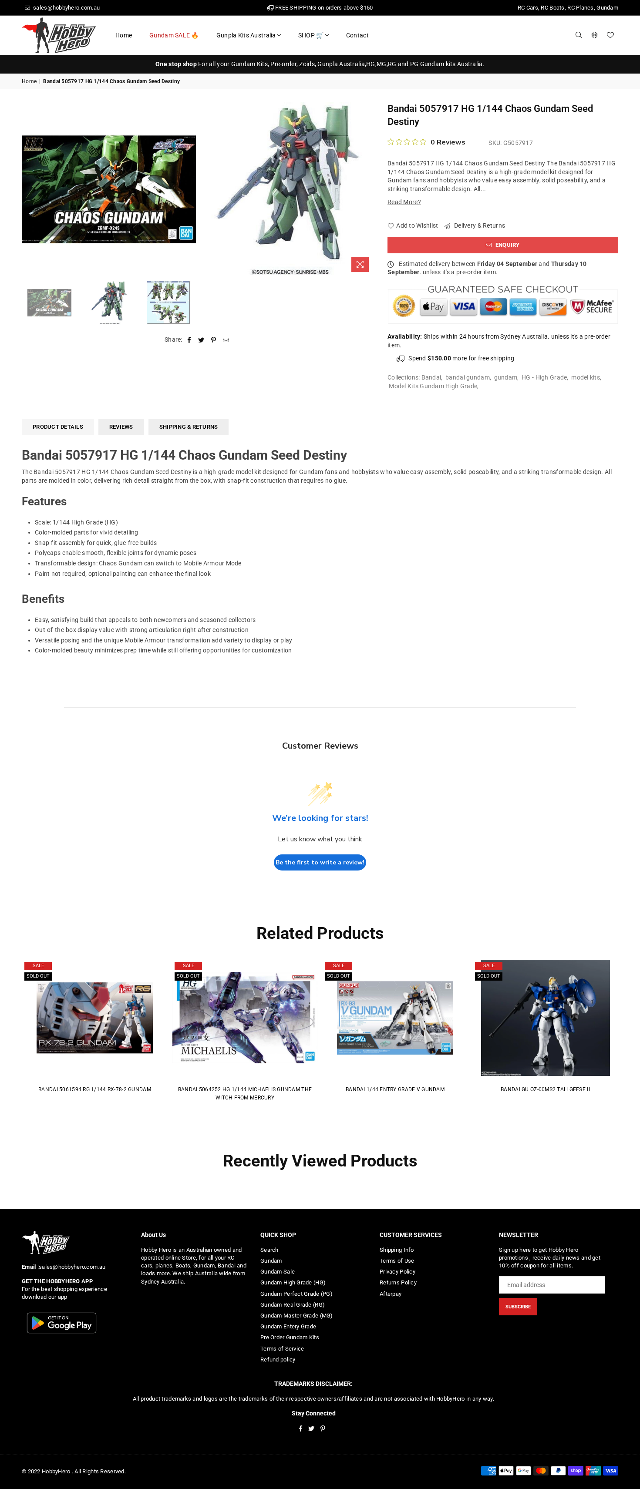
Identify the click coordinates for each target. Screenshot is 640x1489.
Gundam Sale (277, 1271)
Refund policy (278, 1359)
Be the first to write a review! (320, 862)
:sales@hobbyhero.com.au (70, 1267)
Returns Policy (398, 1282)
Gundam (271, 1260)
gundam (506, 377)
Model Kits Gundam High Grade (433, 386)
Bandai (431, 377)
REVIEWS (121, 427)
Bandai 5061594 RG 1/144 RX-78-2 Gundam (94, 1089)
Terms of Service (282, 1348)
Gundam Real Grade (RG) (292, 1304)
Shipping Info (397, 1250)
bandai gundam (467, 377)
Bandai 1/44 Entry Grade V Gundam (395, 1089)
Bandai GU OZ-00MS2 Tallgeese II (545, 1089)
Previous (29, 189)
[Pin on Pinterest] (214, 340)
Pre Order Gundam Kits (289, 1337)
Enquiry (507, 245)
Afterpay (390, 1294)
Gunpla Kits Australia (246, 35)
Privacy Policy (397, 1271)
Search (269, 1250)
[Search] (579, 35)
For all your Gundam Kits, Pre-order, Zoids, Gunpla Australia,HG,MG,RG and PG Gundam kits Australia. (320, 64)
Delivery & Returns (479, 225)
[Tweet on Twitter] (201, 340)
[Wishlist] (610, 35)
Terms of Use (397, 1260)
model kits (585, 377)
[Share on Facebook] (189, 340)
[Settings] (595, 35)
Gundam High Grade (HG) (293, 1282)
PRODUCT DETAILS (58, 427)
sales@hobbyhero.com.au (66, 7)
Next (366, 189)
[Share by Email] (226, 340)
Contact (357, 35)
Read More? (404, 201)
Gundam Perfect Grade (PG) (296, 1294)
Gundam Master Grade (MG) (296, 1315)
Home (123, 35)
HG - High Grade (544, 377)
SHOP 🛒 (311, 35)
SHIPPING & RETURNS (188, 427)
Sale (38, 965)
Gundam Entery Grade (288, 1326)
